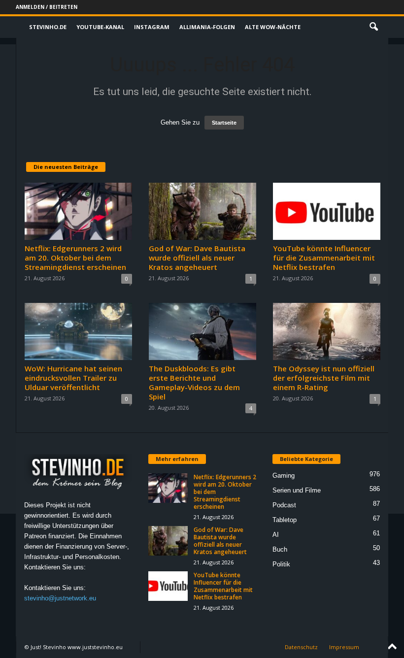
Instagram (151, 27)
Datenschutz (301, 647)
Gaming (283, 475)
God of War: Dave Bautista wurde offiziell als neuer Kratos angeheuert (197, 257)
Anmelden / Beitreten (46, 6)
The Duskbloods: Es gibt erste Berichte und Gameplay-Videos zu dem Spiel (194, 382)
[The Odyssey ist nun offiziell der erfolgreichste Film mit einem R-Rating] (326, 331)
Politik (281, 564)
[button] (373, 27)
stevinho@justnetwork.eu (60, 598)
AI (275, 534)
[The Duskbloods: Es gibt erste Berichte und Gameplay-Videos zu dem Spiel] (202, 331)
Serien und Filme (296, 490)
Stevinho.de (48, 27)
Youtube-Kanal (100, 27)
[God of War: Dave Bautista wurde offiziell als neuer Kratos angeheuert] (202, 211)
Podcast (284, 505)
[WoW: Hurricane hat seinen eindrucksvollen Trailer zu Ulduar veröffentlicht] (78, 331)
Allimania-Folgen (207, 27)
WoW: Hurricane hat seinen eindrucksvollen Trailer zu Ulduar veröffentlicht (73, 377)
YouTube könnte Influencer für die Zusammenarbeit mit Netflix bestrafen (324, 257)
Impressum (344, 647)
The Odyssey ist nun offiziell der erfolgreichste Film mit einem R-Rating (323, 377)
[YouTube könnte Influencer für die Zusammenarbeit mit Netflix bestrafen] (326, 211)
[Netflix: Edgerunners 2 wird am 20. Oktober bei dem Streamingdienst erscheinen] (78, 211)
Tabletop (284, 520)
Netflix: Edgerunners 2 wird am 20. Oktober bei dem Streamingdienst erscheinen (75, 257)
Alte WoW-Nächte (273, 27)
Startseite (224, 123)
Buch (279, 549)
